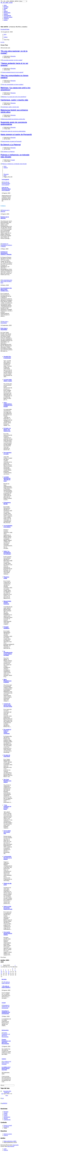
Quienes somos (8, 1134)
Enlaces (6, 1135)
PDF (2, 1093)
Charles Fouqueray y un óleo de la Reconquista (6, 1041)
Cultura (6, 11)
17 (1, 973)
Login (5, 1148)
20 (8, 973)
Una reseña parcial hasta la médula (8, 933)
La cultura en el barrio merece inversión (6, 1068)
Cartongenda (7, 15)
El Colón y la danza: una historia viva (7, 430)
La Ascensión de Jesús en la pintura (8, 858)
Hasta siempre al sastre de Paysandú (16, 134)
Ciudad (5, 8)
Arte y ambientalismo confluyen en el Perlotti (8, 404)
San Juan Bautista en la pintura (7, 781)
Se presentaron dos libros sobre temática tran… (6, 289)
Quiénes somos (8, 17)
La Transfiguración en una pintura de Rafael (8, 653)
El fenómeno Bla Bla (7, 503)
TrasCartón (16, 1145)
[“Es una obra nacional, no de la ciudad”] (11, 60)
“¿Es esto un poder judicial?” (6, 986)
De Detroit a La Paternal (11, 145)
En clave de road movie (7, 756)
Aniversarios (7, 12)
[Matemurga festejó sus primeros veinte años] (13, 119)
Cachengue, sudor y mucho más (14, 100)
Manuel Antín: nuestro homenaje (7, 602)
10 (1, 971)
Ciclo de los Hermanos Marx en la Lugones (6, 189)
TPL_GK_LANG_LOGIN (6, 2)
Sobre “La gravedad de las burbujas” (7, 553)
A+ (1, 42)
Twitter (7, 29)
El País (5, 1114)
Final (5, 175)
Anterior (6, 167)
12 (6, 971)
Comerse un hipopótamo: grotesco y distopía (6, 253)
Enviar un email (8, 1125)
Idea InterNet (10, 1146)
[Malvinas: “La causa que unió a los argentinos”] (13, 96)
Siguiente (6, 174)
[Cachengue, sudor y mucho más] (10, 107)
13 (8, 971)
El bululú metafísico (6, 627)
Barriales (6, 7)
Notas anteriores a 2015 (10, 1141)
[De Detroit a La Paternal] (7, 151)
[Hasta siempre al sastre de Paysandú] (11, 141)
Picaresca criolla (6, 577)
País (5, 10)
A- (3, 42)
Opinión (6, 14)
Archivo (6, 20)
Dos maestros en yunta (7, 453)
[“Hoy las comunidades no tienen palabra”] (12, 84)
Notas (6, 1095)
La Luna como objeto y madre (8, 380)
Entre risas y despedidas (4, 329)
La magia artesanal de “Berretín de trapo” (7, 479)
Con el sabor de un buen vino (7, 832)
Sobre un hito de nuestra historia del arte (8, 908)
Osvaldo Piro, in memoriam (7, 357)
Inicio (5, 5)
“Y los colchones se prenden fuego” (7, 807)
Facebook (3, 29)
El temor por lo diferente (5, 217)
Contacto (6, 18)
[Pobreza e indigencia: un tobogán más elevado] (14, 163)
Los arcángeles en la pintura (8, 526)
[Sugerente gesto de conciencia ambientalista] (13, 131)
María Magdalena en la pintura (7, 681)
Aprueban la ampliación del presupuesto (6, 1012)
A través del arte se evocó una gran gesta (8, 705)
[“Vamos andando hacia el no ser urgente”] (12, 72)
